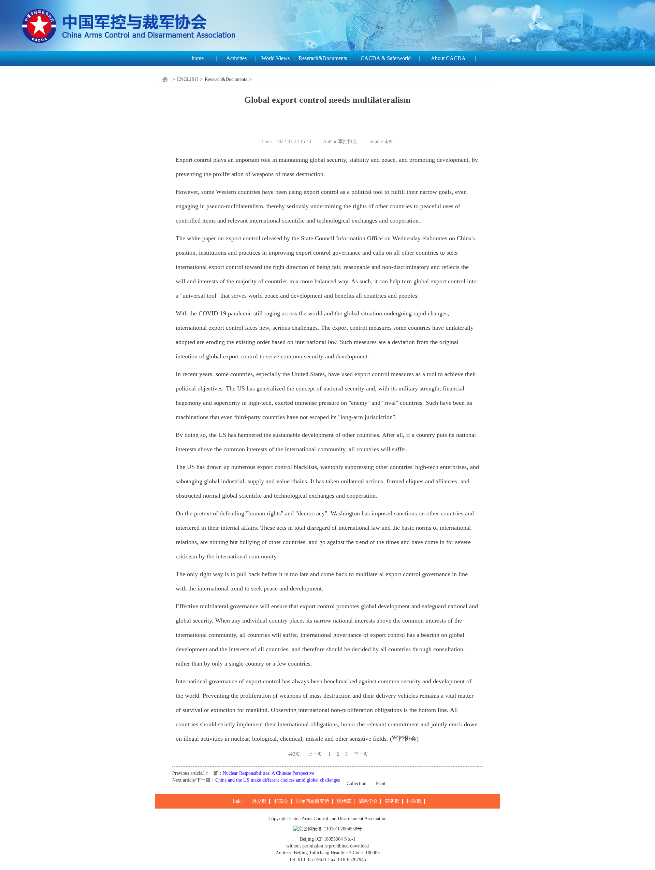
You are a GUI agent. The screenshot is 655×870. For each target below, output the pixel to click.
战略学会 (368, 801)
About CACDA (448, 58)
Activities (236, 58)
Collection (356, 783)
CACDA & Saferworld (386, 58)
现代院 (344, 801)
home (198, 58)
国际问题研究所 (312, 801)
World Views (275, 58)
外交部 (259, 801)
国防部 (414, 801)
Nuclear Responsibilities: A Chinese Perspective (268, 773)
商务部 (392, 801)
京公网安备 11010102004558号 (330, 828)
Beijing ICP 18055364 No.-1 (327, 839)
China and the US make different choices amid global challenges (277, 780)
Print (380, 783)
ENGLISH (187, 79)
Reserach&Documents (323, 58)
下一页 (361, 754)
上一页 (315, 754)
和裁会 (281, 801)
